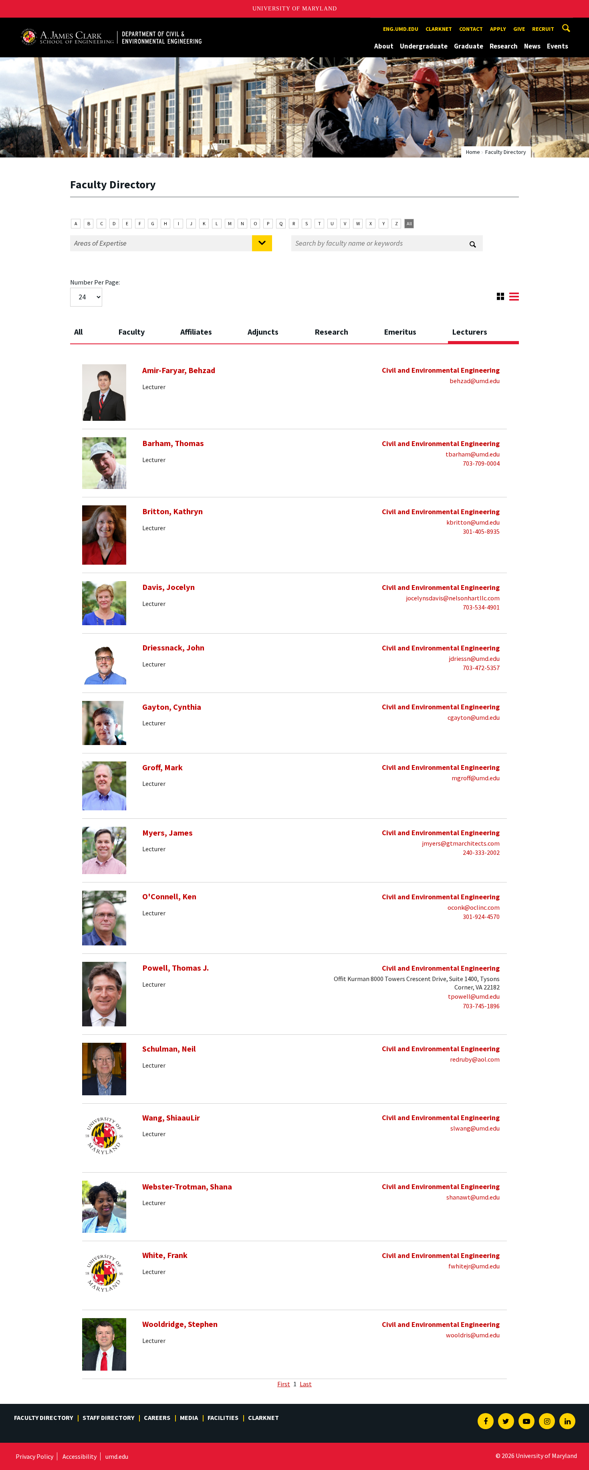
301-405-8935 (481, 531)
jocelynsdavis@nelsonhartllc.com (453, 598)
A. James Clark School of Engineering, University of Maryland (111, 25)
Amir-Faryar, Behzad (178, 370)
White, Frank (165, 1255)
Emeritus (400, 332)
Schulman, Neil (169, 1049)
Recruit (543, 28)
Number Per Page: (95, 282)
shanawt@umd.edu (473, 1197)
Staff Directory (108, 1417)
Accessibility (80, 1456)
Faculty (131, 332)
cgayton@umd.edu (474, 717)
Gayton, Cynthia (171, 707)
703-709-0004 (481, 463)
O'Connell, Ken (169, 896)
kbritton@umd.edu (473, 522)
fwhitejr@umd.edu (474, 1266)
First (283, 1384)
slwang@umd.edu (475, 1128)
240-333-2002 (481, 852)
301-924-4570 (481, 917)
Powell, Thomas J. (175, 968)
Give (519, 28)
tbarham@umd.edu (473, 454)
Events (557, 46)
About (383, 46)
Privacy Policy (34, 1456)
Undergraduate (424, 46)
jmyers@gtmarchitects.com (461, 843)
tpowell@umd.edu (474, 996)
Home (473, 151)
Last (306, 1384)
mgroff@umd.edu (476, 778)
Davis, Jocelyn (168, 587)
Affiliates (196, 332)
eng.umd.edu (400, 28)
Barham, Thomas (173, 443)
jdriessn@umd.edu (474, 658)
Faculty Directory (43, 1417)
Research (504, 46)
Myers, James (167, 833)
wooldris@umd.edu (473, 1335)
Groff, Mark (162, 767)
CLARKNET (439, 28)
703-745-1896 (481, 1006)
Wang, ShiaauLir (171, 1118)
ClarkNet (263, 1417)
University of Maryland (294, 9)
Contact (471, 28)
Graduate (468, 46)
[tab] (92, 329)
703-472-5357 (481, 668)
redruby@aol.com (475, 1059)
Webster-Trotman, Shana (187, 1186)
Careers (157, 1417)
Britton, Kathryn (172, 511)
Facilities (223, 1417)
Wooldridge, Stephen (180, 1324)
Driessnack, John (173, 647)
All (409, 223)
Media (189, 1417)
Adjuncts (263, 332)
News (532, 46)
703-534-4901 (481, 607)
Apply (498, 28)
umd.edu (116, 1456)
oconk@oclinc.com (474, 907)
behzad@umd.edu (475, 381)
